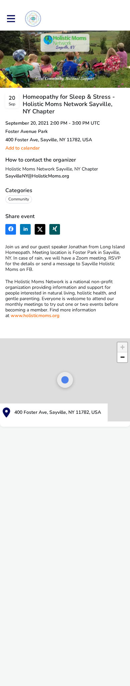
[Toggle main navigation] (10, 19)
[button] (22, 148)
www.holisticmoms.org (35, 315)
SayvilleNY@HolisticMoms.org (37, 176)
